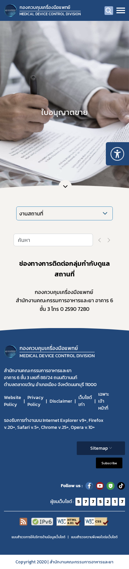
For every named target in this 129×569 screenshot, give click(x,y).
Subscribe (109, 462)
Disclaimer (61, 401)
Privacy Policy (35, 401)
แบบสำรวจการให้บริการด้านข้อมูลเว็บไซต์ (38, 537)
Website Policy (12, 401)
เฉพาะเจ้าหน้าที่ (103, 401)
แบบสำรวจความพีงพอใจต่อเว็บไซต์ (94, 537)
